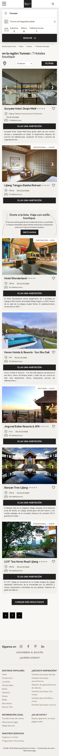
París (4, 674)
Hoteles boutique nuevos (44, 704)
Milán (4, 699)
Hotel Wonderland (20, 278)
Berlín (4, 689)
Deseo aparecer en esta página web (43, 720)
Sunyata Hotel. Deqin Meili (24, 108)
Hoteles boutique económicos (40, 680)
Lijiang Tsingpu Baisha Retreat (27, 185)
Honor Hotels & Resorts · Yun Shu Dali (26, 352)
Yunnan (29, 46)
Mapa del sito (8, 725)
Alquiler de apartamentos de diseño (44, 686)
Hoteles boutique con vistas (42, 693)
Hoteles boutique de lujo (43, 674)
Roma (4, 696)
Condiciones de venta (12, 718)
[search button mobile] (53, 4)
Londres (6, 681)
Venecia (6, 692)
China (21, 46)
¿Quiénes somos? (29, 657)
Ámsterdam (7, 685)
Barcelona (7, 703)
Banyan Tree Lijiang (20, 487)
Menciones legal (10, 722)
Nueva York (7, 707)
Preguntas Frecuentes (13, 740)
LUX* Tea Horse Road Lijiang (25, 561)
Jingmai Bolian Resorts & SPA (26, 426)
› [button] (52, 87)
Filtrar (49, 63)
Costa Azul (7, 678)
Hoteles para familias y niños (42, 700)
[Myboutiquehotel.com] (28, 4)
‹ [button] (6, 87)
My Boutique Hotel (9, 46)
